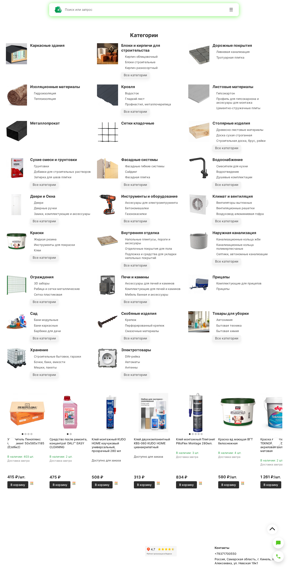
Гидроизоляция (45, 93)
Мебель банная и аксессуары (146, 294)
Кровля (128, 86)
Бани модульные (46, 320)
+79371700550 (225, 553)
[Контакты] (278, 556)
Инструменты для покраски (54, 245)
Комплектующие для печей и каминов (152, 289)
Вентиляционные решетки (235, 208)
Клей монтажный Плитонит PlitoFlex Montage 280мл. (195, 441)
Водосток (132, 93)
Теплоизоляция (45, 99)
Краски (37, 233)
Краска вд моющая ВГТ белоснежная (235, 441)
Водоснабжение (228, 159)
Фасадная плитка (137, 177)
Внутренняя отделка (140, 233)
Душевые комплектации (234, 177)
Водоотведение (227, 171)
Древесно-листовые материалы (239, 129)
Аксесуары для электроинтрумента (151, 202)
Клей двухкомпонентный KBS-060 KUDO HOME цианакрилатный (152, 443)
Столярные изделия (231, 123)
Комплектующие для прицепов (238, 283)
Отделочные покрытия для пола (148, 248)
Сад (34, 313)
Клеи (37, 250)
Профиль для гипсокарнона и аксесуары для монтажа (237, 100)
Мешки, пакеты (45, 367)
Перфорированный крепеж (144, 325)
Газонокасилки (136, 214)
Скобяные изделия (138, 313)
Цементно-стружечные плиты (238, 108)
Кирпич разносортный (141, 68)
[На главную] (58, 9)
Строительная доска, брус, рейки (240, 140)
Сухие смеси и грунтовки (53, 159)
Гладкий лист (135, 99)
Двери (38, 202)
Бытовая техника (229, 325)
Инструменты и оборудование (149, 196)
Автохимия (224, 320)
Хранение (39, 350)
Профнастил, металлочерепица (148, 104)
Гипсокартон (225, 93)
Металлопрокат (45, 123)
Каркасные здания (47, 45)
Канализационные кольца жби (238, 239)
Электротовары (136, 350)
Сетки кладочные (137, 123)
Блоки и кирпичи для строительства (140, 47)
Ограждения (42, 277)
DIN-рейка (132, 356)
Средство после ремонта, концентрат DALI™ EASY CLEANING (68, 443)
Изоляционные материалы (55, 86)
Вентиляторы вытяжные (234, 202)
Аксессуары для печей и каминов (149, 283)
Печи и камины (135, 277)
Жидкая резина (45, 239)
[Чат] (278, 543)
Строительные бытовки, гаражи (57, 356)
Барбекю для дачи (47, 331)
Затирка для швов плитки (52, 177)
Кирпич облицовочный (141, 56)
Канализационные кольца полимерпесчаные (235, 246)
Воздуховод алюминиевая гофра (240, 214)
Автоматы (132, 362)
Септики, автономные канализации (242, 254)
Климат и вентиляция (233, 196)
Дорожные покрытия (232, 45)
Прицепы (221, 277)
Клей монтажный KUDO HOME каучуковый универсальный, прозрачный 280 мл (109, 445)
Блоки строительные (140, 62)
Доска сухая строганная (234, 135)
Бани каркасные (46, 325)
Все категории (135, 75)
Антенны (131, 367)
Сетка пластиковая (48, 294)
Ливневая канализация (233, 52)
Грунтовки (41, 166)
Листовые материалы (233, 86)
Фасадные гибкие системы (144, 166)
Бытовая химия (227, 331)
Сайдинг (131, 171)
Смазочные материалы (142, 331)
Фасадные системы (139, 159)
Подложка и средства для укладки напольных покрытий (150, 256)
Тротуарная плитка (230, 57)
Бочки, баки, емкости (49, 362)
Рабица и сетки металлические (57, 289)
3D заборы (42, 283)
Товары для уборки (231, 313)
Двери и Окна (42, 196)
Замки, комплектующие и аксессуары (62, 214)
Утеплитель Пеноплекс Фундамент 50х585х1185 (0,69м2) (25, 443)
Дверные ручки (45, 208)
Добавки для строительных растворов (62, 171)
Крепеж (130, 320)
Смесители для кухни (232, 166)
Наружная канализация (234, 233)
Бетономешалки (137, 208)
